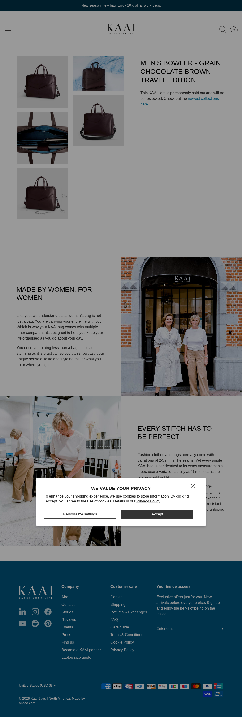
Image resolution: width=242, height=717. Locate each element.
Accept (157, 514)
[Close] (193, 485)
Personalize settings (80, 514)
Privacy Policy (148, 501)
